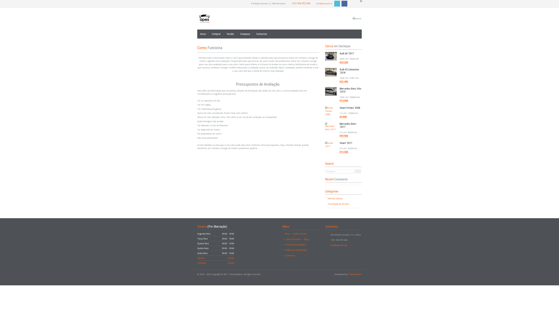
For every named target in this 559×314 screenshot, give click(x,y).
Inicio (203, 33)
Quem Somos (300, 233)
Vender (230, 33)
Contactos (261, 33)
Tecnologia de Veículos (338, 204)
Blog (306, 239)
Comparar (245, 33)
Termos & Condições (295, 244)
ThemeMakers (355, 274)
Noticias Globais (335, 198)
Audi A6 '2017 (347, 53)
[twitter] (337, 4)
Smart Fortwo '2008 (350, 107)
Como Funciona (292, 239)
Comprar (216, 33)
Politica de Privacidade (296, 250)
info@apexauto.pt (324, 3)
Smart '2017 (346, 142)
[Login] (199, 3)
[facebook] (344, 4)
